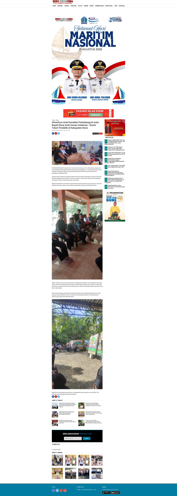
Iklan (95, 489)
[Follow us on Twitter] (57, 490)
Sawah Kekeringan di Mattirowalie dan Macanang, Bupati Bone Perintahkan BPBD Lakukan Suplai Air (114, 173)
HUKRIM (86, 5)
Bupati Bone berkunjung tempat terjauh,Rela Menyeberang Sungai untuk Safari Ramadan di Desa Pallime (67, 405)
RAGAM (121, 5)
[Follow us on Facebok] (53, 490)
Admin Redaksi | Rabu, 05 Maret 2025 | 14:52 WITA (61, 130)
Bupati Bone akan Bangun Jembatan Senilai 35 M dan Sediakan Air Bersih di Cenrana (93, 404)
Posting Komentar (56, 449)
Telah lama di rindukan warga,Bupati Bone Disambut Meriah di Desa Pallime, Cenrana (94, 422)
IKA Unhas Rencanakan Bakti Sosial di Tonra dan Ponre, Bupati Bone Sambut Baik (94, 413)
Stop (101, 133)
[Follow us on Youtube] (65, 490)
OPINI (115, 5)
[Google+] (56, 133)
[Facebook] (53, 133)
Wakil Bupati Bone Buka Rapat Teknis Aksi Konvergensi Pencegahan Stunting (66, 413)
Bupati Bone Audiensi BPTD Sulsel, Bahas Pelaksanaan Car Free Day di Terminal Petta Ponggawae (114, 180)
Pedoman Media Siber (87, 489)
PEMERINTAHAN (99, 5)
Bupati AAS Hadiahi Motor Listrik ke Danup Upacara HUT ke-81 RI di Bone (116, 154)
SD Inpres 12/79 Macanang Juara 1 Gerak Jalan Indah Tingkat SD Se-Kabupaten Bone (116, 148)
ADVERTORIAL (109, 5)
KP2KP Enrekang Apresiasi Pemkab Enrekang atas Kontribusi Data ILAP (67, 422)
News (57, 120)
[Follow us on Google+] (61, 490)
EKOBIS (91, 5)
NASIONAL (60, 5)
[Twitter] (58, 133)
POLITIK (80, 5)
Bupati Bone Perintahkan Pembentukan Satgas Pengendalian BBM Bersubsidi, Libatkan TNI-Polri (114, 160)
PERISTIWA (73, 5)
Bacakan (96, 133)
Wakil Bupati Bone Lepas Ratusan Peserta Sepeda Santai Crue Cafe (116, 187)
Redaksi (79, 489)
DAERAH (67, 5)
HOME (54, 5)
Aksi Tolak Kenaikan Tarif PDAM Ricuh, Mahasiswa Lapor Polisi (116, 166)
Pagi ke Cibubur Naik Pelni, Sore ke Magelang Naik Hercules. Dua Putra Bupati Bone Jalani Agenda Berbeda (115, 142)
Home (53, 120)
